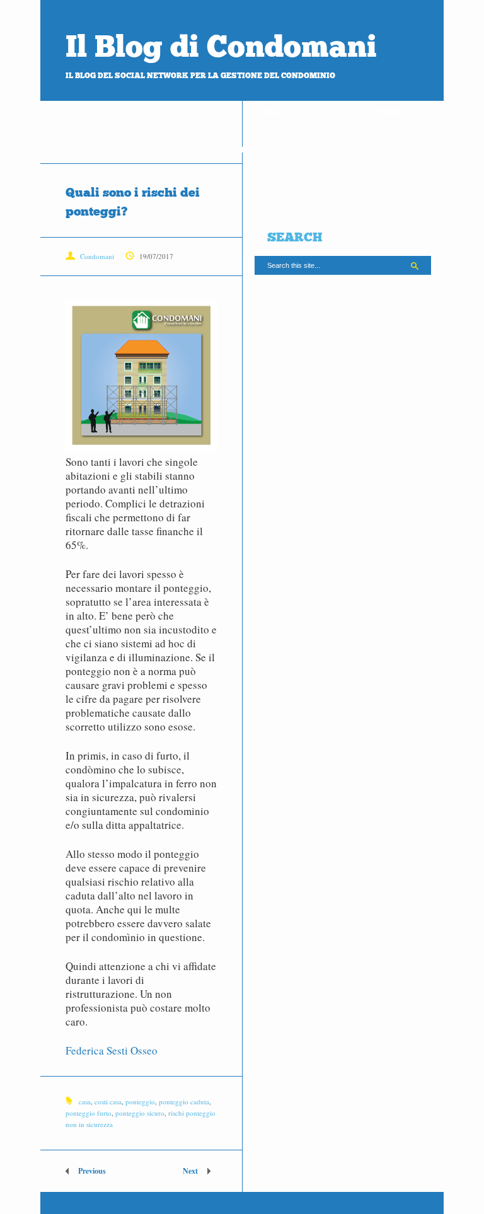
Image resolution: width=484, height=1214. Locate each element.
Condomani (97, 256)
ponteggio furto (89, 1113)
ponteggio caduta (184, 1101)
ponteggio (140, 1101)
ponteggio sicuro (139, 1113)
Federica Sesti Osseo (112, 1050)
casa (85, 1101)
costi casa (108, 1101)
